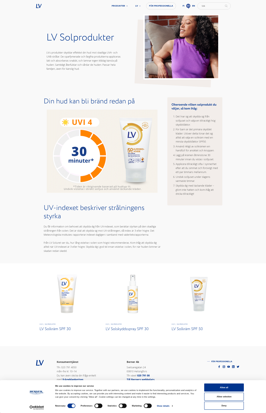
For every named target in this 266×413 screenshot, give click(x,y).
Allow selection (224, 396)
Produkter (118, 6)
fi (183, 6)
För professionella (161, 6)
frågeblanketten (72, 379)
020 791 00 (143, 375)
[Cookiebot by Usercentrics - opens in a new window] (37, 408)
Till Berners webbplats (140, 379)
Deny (224, 405)
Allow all (224, 387)
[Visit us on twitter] (238, 366)
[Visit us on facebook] (219, 366)
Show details (163, 406)
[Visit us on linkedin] (233, 366)
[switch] (98, 406)
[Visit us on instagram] (224, 366)
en (193, 6)
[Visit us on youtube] (228, 366)
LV (47, 6)
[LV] (40, 362)
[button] (214, 5)
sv (188, 6)
